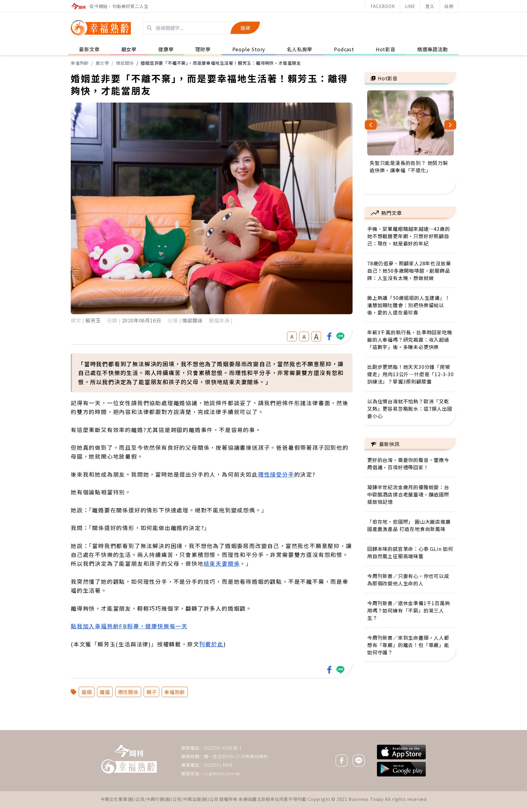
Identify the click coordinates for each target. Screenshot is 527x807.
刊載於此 (211, 644)
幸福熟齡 (80, 63)
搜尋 (245, 27)
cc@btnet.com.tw (222, 773)
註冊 (449, 6)
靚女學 (102, 63)
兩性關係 (128, 692)
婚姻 (86, 692)
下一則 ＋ (380, 729)
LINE (410, 6)
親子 (151, 692)
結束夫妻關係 (222, 563)
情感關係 (125, 63)
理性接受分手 (276, 474)
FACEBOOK (383, 6)
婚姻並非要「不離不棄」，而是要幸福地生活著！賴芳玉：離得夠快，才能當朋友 (221, 63)
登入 (430, 6)
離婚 (105, 692)
